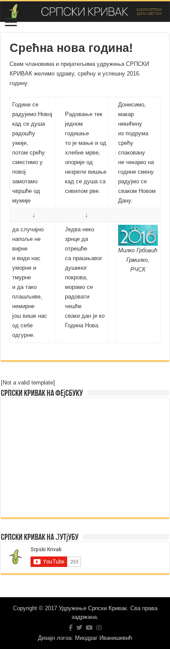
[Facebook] (71, 627)
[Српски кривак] (85, 11)
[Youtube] (89, 627)
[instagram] (98, 627)
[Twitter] (79, 627)
